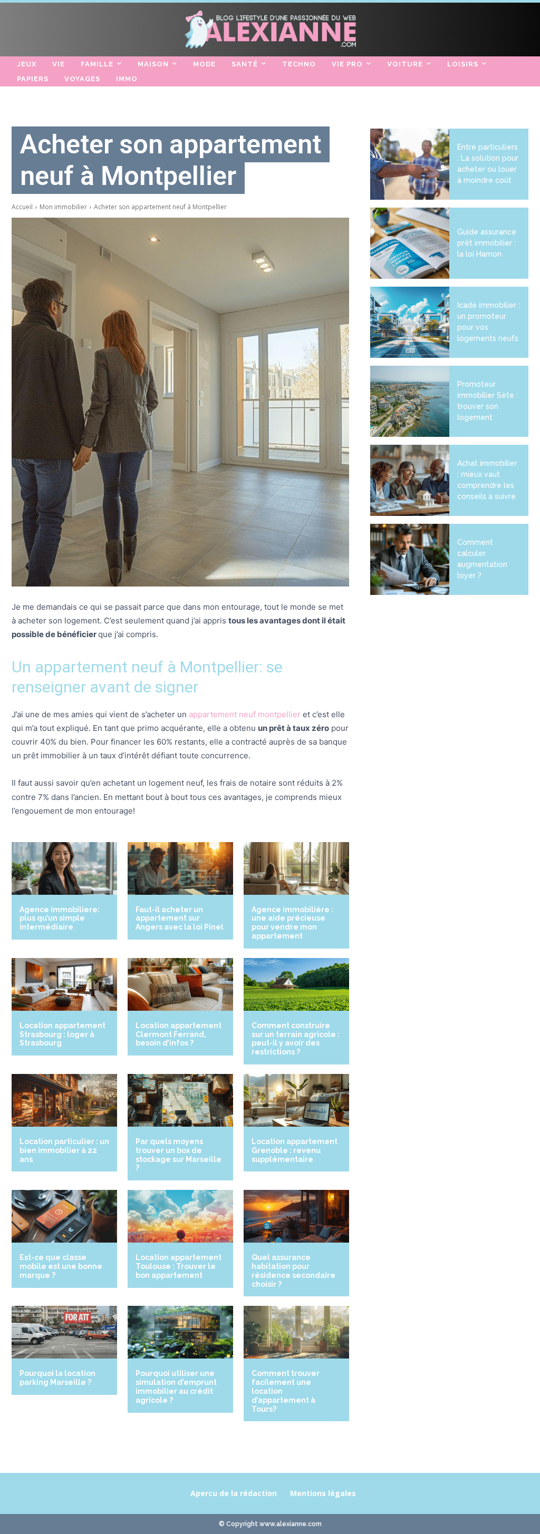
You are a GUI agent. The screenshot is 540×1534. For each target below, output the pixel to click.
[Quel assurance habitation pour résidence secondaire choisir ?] (296, 1216)
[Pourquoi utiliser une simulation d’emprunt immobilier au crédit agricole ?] (180, 1332)
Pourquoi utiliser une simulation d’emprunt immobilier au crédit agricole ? (176, 1386)
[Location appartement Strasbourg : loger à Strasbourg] (64, 984)
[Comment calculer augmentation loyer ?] (409, 559)
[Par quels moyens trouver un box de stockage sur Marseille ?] (180, 1100)
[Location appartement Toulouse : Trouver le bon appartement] (180, 1216)
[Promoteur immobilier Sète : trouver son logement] (409, 401)
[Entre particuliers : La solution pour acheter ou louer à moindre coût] (409, 164)
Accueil (22, 206)
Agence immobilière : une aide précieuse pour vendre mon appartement (292, 922)
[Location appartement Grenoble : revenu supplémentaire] (296, 1100)
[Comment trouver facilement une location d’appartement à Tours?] (296, 1332)
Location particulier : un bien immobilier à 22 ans (64, 1150)
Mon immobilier (63, 206)
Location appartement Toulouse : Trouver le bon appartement (178, 1266)
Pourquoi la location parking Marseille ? (57, 1377)
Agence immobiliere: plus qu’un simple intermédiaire (60, 918)
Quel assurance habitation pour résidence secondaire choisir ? (293, 1270)
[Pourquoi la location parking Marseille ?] (64, 1332)
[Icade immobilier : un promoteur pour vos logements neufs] (409, 322)
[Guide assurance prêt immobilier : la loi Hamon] (409, 243)
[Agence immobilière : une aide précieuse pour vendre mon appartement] (296, 868)
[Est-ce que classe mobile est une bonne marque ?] (64, 1216)
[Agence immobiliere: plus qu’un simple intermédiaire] (64, 868)
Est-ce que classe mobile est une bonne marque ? (61, 1266)
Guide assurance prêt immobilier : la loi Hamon (486, 243)
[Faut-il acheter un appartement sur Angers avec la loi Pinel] (180, 868)
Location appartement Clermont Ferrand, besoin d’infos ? (178, 1034)
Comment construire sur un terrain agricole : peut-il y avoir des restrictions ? (296, 1038)
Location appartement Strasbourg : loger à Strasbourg (62, 1034)
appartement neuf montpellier (245, 714)
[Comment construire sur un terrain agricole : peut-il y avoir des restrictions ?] (296, 984)
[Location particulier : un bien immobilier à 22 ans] (64, 1100)
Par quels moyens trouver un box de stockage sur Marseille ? (178, 1154)
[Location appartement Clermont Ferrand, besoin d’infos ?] (180, 984)
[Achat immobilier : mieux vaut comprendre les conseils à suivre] (409, 480)
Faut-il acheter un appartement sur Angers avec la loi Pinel (180, 918)
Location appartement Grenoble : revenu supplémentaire (295, 1150)
